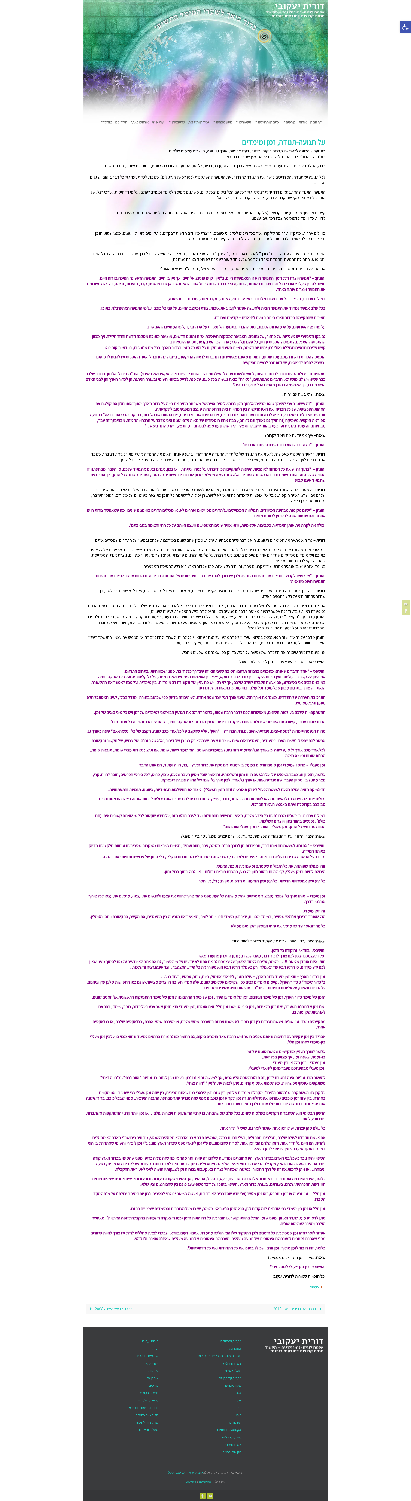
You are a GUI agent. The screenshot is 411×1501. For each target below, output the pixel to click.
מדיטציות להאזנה (146, 1422)
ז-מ (239, 1400)
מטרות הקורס (149, 1393)
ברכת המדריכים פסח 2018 (295, 1309)
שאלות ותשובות (148, 1429)
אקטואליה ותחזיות (229, 1429)
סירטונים (152, 1370)
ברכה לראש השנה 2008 (113, 1309)
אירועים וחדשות (147, 1355)
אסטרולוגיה (233, 1348)
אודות (154, 1348)
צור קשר (152, 1378)
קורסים (153, 1385)
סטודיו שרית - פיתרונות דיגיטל (185, 1473)
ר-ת (238, 1415)
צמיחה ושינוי (233, 1444)
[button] (405, 27)
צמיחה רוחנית (232, 1363)
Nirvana (191, 1481)
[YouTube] (406, 604)
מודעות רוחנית (231, 1437)
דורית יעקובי (150, 1341)
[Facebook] (406, 611)
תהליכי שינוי (233, 1370)
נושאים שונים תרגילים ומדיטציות (219, 1355)
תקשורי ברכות (231, 1452)
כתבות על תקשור (230, 1378)
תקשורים (235, 1422)
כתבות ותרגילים (230, 1341)
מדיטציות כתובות (146, 1415)
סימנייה (314, 1287)
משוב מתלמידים (147, 1400)
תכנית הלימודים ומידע (143, 1407)
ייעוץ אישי (151, 1363)
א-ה (238, 1393)
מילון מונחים (233, 1385)
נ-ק (239, 1407)
